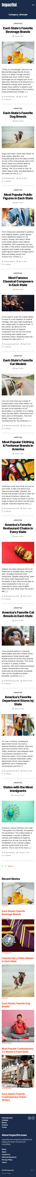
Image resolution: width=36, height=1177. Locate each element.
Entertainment (7, 953)
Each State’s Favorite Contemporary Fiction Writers (14, 1097)
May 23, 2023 (19, 36)
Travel (4, 1127)
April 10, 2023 (19, 453)
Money (4, 1122)
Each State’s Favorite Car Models (18, 362)
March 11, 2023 (19, 620)
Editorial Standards (9, 1157)
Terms (4, 1162)
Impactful (10, 1170)
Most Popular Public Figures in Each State (18, 196)
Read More (6, 918)
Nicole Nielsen (10, 96)
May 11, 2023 (19, 203)
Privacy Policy (7, 1160)
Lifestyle (18, 23)
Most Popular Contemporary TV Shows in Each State (18, 1050)
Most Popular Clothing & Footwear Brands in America (18, 445)
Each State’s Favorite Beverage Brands (18, 30)
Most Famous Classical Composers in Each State (18, 281)
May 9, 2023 (19, 289)
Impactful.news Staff (12, 344)
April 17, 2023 (19, 368)
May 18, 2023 (19, 121)
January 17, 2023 (19, 795)
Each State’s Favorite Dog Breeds (18, 114)
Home (4, 1149)
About (4, 1152)
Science (5, 1125)
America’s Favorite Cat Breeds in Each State (18, 614)
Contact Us (6, 1154)
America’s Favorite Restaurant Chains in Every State (18, 528)
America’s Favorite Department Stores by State (18, 700)
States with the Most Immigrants (18, 789)
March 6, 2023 (19, 709)
